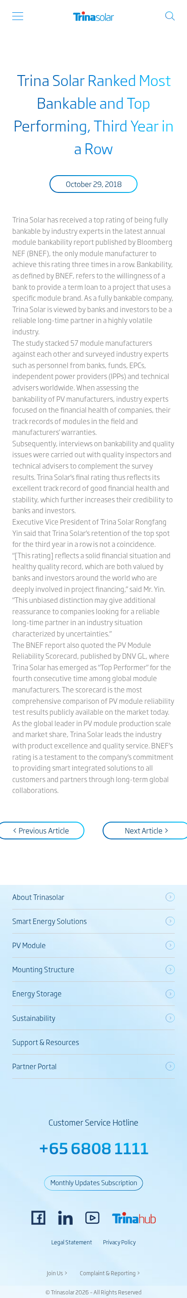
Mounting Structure (43, 969)
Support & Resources (45, 1042)
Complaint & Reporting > (110, 1273)
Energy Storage (37, 993)
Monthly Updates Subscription (93, 1182)
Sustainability (33, 1018)
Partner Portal (34, 1066)
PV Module (29, 945)
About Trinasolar (38, 897)
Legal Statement (71, 1242)
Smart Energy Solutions (49, 921)
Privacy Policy (119, 1242)
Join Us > (57, 1273)
